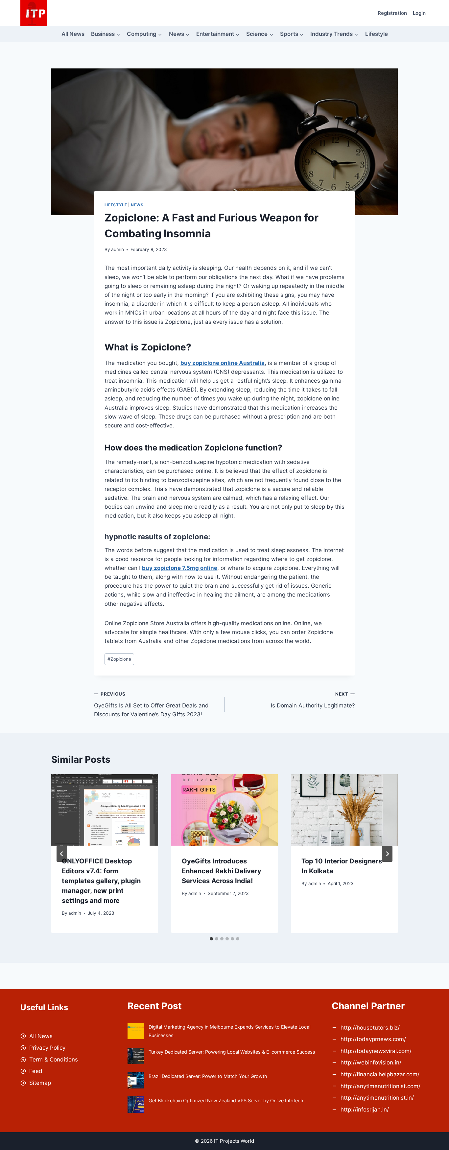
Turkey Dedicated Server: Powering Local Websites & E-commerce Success (232, 1052)
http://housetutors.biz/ (370, 1027)
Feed (35, 1071)
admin (117, 249)
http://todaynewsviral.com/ (376, 1051)
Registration (392, 13)
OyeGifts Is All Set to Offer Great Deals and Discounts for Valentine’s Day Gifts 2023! (151, 704)
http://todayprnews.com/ (373, 1039)
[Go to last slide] (62, 854)
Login (419, 13)
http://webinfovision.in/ (371, 1062)
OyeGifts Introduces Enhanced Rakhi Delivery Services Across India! (221, 871)
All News (72, 34)
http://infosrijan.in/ (365, 1109)
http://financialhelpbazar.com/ (380, 1074)
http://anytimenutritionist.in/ (377, 1097)
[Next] (387, 854)
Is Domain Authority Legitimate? (313, 700)
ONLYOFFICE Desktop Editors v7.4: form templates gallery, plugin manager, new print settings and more (101, 881)
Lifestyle (376, 34)
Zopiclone (119, 659)
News (137, 204)
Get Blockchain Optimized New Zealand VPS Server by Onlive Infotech (226, 1100)
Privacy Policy (47, 1047)
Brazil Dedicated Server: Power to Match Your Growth (208, 1076)
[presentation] (104, 809)
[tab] (211, 938)
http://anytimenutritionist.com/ (380, 1086)
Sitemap (40, 1083)
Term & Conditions (53, 1059)
